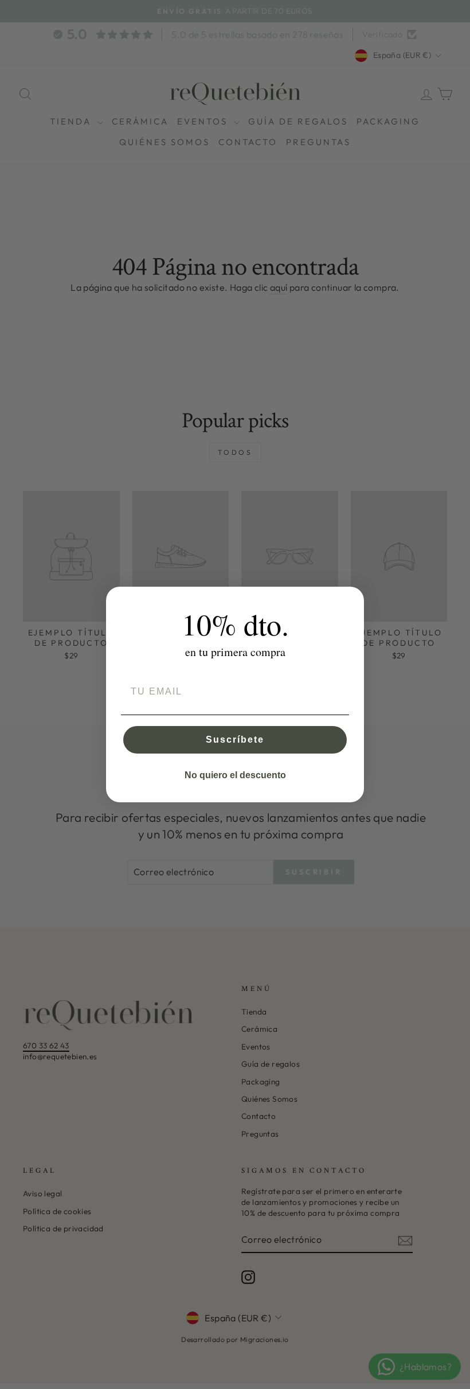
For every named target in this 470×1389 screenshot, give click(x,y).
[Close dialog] (351, 599)
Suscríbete (235, 739)
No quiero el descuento (235, 775)
